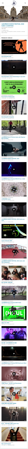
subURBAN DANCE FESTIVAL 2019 (10, 158)
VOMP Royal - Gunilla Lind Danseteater (11, 383)
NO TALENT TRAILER (6, 282)
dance (2, 31)
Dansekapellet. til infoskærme (7, 27)
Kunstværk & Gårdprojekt (7, 96)
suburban (19, 31)
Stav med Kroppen (6, 443)
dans (5, 31)
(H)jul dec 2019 (5, 322)
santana (14, 31)
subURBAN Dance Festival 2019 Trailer (11, 302)
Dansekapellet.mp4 (6, 56)
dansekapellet (10, 31)
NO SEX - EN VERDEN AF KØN (9, 343)
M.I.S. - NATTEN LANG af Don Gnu (10, 423)
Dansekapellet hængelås (7, 116)
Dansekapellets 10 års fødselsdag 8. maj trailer (13, 76)
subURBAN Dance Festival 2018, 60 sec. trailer (13, 178)
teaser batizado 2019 (6, 240)
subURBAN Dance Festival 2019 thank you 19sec (13, 363)
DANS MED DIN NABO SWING (8, 403)
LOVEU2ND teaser (6, 199)
